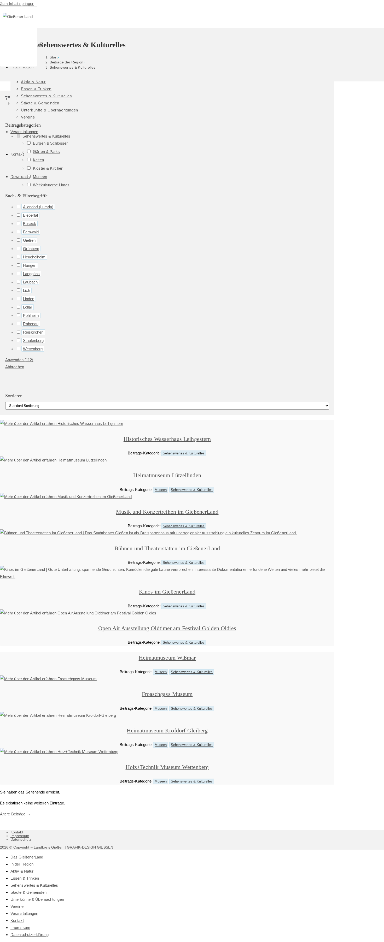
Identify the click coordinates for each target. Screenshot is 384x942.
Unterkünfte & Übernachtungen (37, 899)
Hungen (29, 265)
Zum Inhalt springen (17, 3)
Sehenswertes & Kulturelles (184, 453)
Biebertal (30, 215)
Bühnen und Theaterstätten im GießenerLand (167, 548)
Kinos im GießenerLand (167, 591)
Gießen (29, 240)
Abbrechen (14, 367)
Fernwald (31, 232)
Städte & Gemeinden (28, 892)
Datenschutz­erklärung (29, 934)
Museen (161, 490)
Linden (28, 299)
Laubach (30, 282)
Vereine (17, 906)
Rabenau (30, 324)
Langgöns (31, 273)
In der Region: (22, 864)
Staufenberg (33, 340)
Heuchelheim (34, 257)
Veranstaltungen (24, 913)
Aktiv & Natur (21, 871)
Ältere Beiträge (15, 814)
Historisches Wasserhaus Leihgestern (167, 439)
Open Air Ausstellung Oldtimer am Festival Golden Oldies (167, 628)
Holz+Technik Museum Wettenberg (167, 767)
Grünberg (31, 248)
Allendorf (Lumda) (38, 207)
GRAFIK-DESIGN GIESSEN (90, 847)
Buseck (29, 223)
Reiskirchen (33, 332)
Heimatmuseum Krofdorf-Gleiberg (167, 730)
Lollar (27, 307)
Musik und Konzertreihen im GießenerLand (167, 511)
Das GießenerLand (26, 857)
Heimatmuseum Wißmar (167, 657)
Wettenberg (33, 349)
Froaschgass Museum (167, 694)
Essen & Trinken (24, 878)
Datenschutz (20, 839)
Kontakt (16, 832)
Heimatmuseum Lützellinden (167, 475)
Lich (26, 290)
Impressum (19, 836)
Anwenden (19, 360)
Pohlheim (31, 315)
